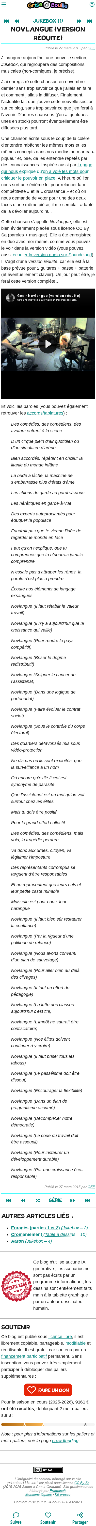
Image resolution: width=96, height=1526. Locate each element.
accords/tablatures (45, 413)
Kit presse (62, 1494)
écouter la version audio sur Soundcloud (52, 254)
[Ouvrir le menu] (3, 5)
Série (55, 1200)
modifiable (75, 1343)
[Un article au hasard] (38, 1200)
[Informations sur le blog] (92, 5)
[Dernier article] (90, 21)
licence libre (60, 1336)
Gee (91, 48)
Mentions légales (38, 1494)
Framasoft (58, 1491)
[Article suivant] (79, 21)
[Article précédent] (17, 21)
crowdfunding (65, 1440)
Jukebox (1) (48, 21)
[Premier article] (6, 21)
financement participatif (24, 1356)
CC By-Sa (82, 1483)
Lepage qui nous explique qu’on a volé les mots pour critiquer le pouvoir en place (46, 171)
